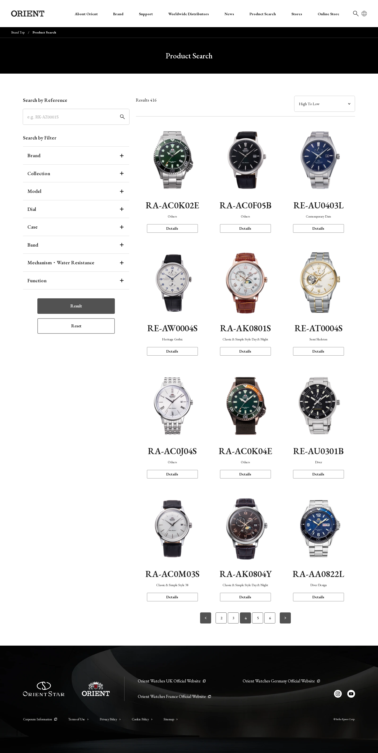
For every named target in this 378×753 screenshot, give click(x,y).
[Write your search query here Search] (356, 13)
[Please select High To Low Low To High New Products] (324, 104)
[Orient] (27, 13)
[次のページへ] (285, 617)
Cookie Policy (140, 719)
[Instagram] (338, 694)
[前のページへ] (205, 617)
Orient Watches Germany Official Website (279, 681)
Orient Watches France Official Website (172, 696)
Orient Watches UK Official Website (169, 681)
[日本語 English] (364, 13)
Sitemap (169, 719)
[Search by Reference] (76, 117)
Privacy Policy (108, 719)
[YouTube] (351, 694)
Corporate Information (37, 719)
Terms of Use (76, 719)
